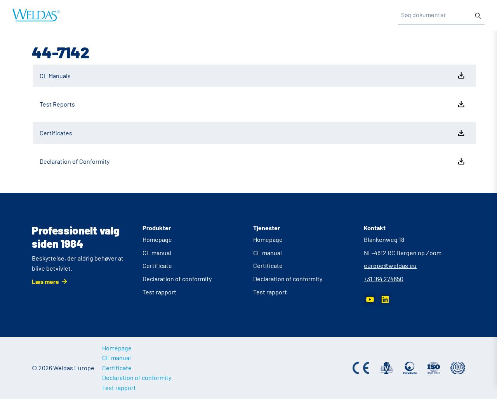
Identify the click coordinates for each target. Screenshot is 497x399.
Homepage (157, 239)
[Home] (36, 15)
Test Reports (57, 104)
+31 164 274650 (383, 278)
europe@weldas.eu (390, 265)
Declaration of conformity (177, 278)
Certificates (56, 132)
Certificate (157, 265)
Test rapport (159, 292)
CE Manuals (55, 75)
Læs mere (45, 281)
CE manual (156, 252)
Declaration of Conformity (74, 161)
